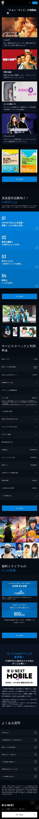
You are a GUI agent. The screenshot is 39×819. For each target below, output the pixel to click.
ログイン (35, 2)
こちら (28, 404)
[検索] (30, 2)
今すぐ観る (19, 179)
